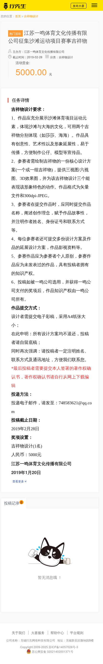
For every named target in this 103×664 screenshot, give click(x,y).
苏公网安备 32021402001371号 (52, 651)
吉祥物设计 (31, 16)
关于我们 (18, 632)
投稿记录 (13, 503)
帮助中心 (57, 632)
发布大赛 (78, 6)
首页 (18, 16)
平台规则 (76, 632)
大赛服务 (38, 632)
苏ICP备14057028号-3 (63, 647)
